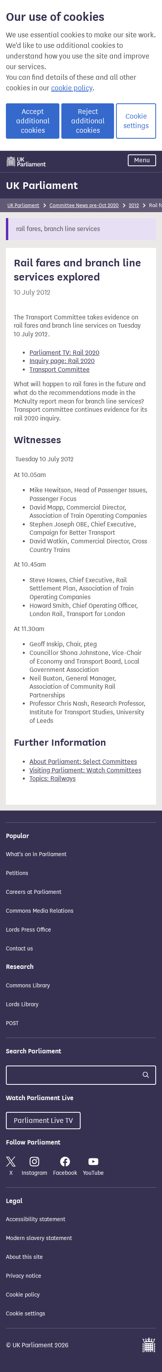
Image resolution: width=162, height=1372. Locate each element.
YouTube (93, 1173)
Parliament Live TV (43, 1120)
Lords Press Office (28, 929)
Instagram (34, 1173)
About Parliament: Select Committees (83, 761)
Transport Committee (59, 369)
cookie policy (71, 88)
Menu (142, 160)
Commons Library (28, 985)
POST (12, 1023)
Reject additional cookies (88, 121)
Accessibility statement (35, 1219)
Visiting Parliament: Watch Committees (85, 770)
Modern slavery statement (39, 1238)
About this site (24, 1257)
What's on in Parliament (36, 854)
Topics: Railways (52, 778)
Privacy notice (23, 1276)
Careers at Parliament (33, 892)
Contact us (19, 948)
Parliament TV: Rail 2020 (64, 352)
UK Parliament (42, 185)
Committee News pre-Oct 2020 (84, 205)
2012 (134, 205)
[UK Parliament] (26, 161)
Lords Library (22, 1004)
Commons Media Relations (40, 911)
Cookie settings (136, 121)
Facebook (65, 1173)
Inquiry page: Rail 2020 (62, 361)
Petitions (17, 873)
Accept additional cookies (33, 121)
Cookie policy (23, 1294)
